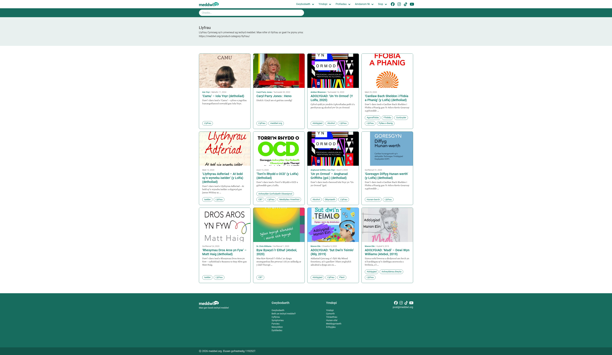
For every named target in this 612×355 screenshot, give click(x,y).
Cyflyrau (276, 317)
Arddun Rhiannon (318, 92)
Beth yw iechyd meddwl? (284, 313)
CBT (260, 199)
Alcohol (331, 123)
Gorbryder (401, 117)
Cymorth (330, 313)
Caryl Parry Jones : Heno (273, 96)
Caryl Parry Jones (264, 92)
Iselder (207, 199)
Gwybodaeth (303, 4)
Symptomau (278, 320)
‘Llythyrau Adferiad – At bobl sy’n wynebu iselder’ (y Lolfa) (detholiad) (222, 178)
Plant (342, 277)
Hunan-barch (373, 199)
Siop (380, 4)
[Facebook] (396, 303)
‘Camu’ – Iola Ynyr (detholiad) (223, 96)
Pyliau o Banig (386, 123)
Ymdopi (323, 4)
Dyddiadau (277, 330)
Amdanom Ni (362, 4)
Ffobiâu (387, 117)
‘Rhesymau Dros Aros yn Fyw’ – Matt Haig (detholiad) (224, 252)
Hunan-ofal (331, 320)
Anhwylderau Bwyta (391, 271)
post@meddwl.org (403, 307)
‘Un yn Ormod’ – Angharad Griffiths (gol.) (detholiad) (329, 176)
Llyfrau (207, 123)
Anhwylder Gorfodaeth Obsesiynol (275, 193)
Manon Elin (316, 246)
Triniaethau (331, 317)
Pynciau (276, 323)
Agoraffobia (373, 117)
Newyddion (277, 327)
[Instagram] (401, 303)
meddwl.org (276, 123)
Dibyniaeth (330, 199)
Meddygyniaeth (333, 323)
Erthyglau (331, 327)
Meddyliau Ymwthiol (289, 199)
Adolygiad (317, 123)
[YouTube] (411, 303)
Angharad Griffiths (319, 170)
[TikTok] (406, 303)
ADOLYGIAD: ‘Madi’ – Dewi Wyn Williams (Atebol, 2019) (387, 252)
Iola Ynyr (206, 92)
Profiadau (341, 4)
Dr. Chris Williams (263, 246)
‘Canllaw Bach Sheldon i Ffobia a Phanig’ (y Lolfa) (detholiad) (386, 98)
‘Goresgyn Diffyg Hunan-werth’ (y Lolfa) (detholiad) (386, 176)
